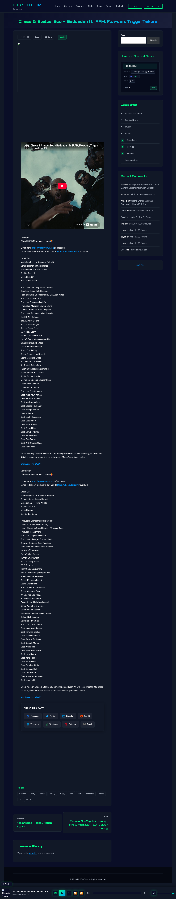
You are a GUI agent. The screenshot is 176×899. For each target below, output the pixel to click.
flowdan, (22, 794)
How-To (130, 147)
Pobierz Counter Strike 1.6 (141, 210)
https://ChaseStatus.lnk (43, 248)
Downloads (132, 140)
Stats (90, 6)
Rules (108, 6)
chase (42, 794)
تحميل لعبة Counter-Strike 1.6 (142, 194)
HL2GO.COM (27, 5)
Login (135, 6)
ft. (20, 799)
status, (52, 794)
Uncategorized (131, 160)
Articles (130, 153)
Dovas (124, 250)
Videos (128, 133)
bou (71, 794)
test (79, 794)
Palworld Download (138, 250)
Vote (153, 88)
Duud (123, 217)
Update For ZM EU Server (140, 217)
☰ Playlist (7, 884)
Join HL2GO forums (142, 224)
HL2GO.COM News (133, 113)
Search (124, 35)
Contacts (119, 6)
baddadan (90, 794)
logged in (33, 853)
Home (57, 6)
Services (80, 6)
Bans (99, 6)
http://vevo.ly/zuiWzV (30, 464)
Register (153, 6)
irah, (33, 794)
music (101, 794)
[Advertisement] (62, 115)
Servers (68, 6)
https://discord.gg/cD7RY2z (144, 72)
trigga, (62, 794)
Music (62, 37)
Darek (123, 210)
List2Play (140, 265)
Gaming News (131, 120)
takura (28, 799)
